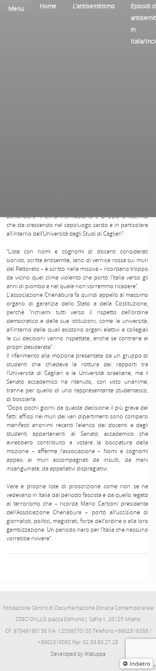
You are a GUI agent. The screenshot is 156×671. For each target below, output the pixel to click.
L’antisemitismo (94, 6)
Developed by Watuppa (78, 654)
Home (48, 6)
